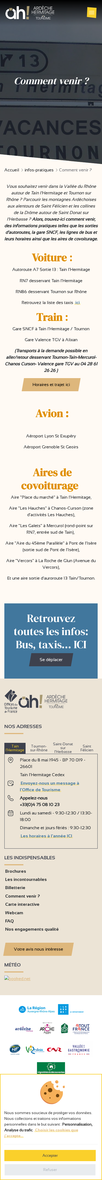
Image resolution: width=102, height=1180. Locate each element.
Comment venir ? (22, 896)
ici (77, 302)
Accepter (50, 1155)
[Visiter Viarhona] (35, 1052)
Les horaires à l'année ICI (46, 836)
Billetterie (15, 887)
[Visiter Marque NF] (14, 1053)
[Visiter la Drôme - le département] (71, 1013)
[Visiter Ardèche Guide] (24, 1032)
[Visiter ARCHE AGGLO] (47, 1034)
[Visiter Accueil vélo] (64, 1032)
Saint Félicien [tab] (87, 748)
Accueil (11, 170)
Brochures (15, 871)
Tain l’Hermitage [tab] (15, 748)
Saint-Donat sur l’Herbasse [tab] (63, 748)
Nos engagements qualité (32, 929)
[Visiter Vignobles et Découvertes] (51, 1067)
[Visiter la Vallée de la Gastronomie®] (78, 1056)
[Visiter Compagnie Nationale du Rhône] (54, 1050)
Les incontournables (26, 879)
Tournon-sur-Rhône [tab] (39, 748)
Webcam (14, 912)
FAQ (9, 921)
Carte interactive (22, 904)
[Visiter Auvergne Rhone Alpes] (36, 1013)
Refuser (50, 1169)
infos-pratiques (39, 170)
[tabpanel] (51, 799)
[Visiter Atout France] (81, 1028)
